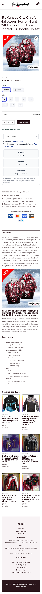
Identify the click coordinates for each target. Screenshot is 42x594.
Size (4, 95)
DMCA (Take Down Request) (21, 573)
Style (4, 85)
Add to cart (23, 122)
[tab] (21, 232)
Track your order (21, 531)
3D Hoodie (26, 192)
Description (6, 232)
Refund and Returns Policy (21, 562)
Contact (21, 534)
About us (21, 529)
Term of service (21, 567)
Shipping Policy (21, 565)
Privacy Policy (21, 570)
